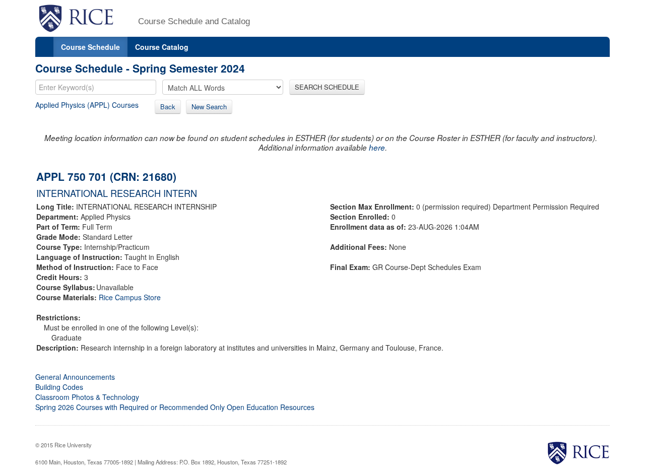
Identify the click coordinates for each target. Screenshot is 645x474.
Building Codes (59, 387)
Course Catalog (161, 47)
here (377, 147)
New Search (209, 106)
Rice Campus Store (130, 297)
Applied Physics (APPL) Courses (87, 105)
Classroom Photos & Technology (87, 397)
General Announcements (75, 377)
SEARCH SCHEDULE (327, 87)
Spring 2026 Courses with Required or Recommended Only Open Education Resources (174, 407)
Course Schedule (90, 47)
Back (167, 106)
